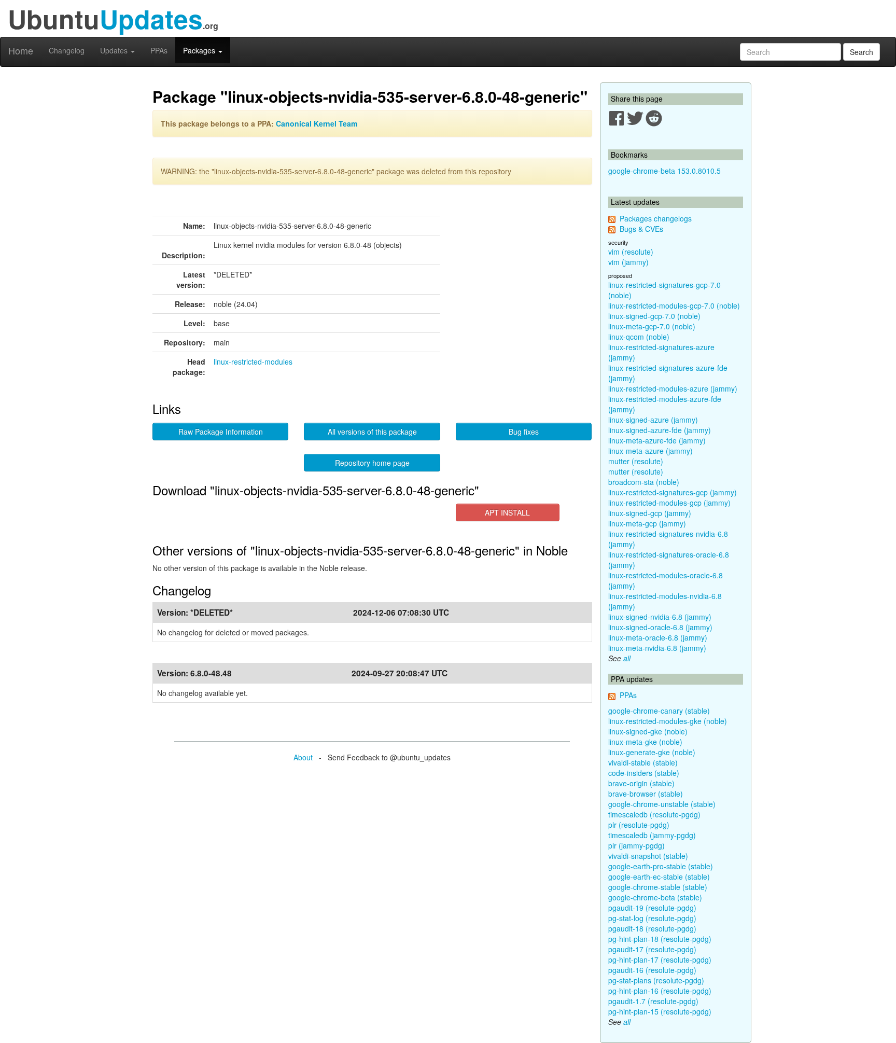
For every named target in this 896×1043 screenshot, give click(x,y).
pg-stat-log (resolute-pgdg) (652, 918)
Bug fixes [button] (524, 431)
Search (861, 52)
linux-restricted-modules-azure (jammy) (672, 388)
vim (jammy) (628, 262)
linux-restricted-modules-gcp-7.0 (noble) (674, 305)
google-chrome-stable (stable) (657, 887)
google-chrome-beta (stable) (655, 897)
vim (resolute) (630, 251)
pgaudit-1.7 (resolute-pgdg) (653, 1001)
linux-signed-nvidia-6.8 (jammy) (659, 616)
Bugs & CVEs (641, 229)
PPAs (158, 50)
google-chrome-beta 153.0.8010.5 (664, 170)
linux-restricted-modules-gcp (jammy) (669, 502)
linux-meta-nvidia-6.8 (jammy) (657, 648)
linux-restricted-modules (253, 361)
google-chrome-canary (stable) (659, 710)
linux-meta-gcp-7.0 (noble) (651, 326)
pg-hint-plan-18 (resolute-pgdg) (659, 939)
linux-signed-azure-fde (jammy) (659, 430)
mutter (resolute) (635, 461)
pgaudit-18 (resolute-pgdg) (652, 928)
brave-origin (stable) (641, 783)
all (627, 658)
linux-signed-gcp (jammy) (649, 513)
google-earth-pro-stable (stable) (660, 866)
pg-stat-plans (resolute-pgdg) (656, 980)
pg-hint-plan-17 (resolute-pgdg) (659, 959)
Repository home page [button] (372, 462)
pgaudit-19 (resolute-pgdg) (652, 907)
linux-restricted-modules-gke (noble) (667, 721)
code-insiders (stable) (643, 773)
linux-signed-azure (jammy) (653, 419)
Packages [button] (200, 50)
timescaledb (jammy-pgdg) (652, 835)
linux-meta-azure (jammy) (650, 451)
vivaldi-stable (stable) (643, 762)
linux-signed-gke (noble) (648, 731)
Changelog (67, 50)
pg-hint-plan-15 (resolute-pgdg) (659, 1011)
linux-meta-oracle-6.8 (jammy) (657, 637)
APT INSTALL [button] (507, 512)
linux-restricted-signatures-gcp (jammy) (672, 492)
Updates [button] (115, 50)
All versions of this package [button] (372, 431)
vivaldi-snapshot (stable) (648, 856)
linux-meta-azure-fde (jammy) (657, 440)
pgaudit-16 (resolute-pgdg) (652, 970)
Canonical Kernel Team (316, 123)
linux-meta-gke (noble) (645, 741)
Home (20, 50)
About (303, 757)
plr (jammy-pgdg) (636, 845)
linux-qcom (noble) (638, 336)
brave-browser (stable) (645, 793)
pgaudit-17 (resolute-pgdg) (652, 949)
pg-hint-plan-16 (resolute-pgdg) (659, 990)
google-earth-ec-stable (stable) (659, 876)
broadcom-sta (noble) (643, 482)
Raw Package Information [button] (220, 431)
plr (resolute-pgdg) (638, 824)
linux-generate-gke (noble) (651, 752)
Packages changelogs (656, 218)
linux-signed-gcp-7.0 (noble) (654, 316)
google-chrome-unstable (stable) (662, 804)
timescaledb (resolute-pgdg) (654, 814)
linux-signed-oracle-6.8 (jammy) (660, 627)
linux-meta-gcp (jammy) (647, 523)
